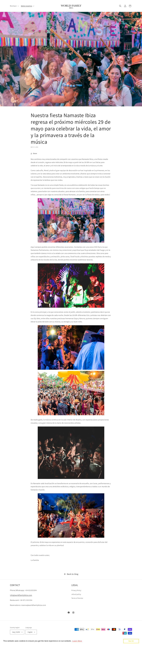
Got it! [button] (131, 641)
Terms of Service (77, 598)
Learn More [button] (77, 641)
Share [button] (35, 153)
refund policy (76, 594)
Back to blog (72, 574)
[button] (14, 6)
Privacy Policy (76, 590)
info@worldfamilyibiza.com (21, 595)
